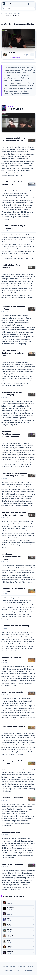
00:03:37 (5, 143)
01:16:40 (5, 439)
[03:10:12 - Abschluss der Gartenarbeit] (31, 799)
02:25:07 (5, 729)
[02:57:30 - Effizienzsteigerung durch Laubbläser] (31, 763)
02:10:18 (5, 593)
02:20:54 (5, 694)
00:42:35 (5, 230)
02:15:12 (5, 628)
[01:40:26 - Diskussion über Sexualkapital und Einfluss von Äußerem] (31, 515)
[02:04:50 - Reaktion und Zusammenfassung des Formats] (31, 557)
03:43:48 (5, 866)
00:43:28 (5, 270)
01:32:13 (5, 478)
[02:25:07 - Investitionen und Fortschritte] (31, 727)
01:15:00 (5, 397)
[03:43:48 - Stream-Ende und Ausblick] (31, 865)
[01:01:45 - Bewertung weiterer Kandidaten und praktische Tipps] (31, 354)
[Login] (24, 4)
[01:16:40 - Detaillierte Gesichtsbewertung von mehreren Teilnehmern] (31, 435)
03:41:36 (5, 834)
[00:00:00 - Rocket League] (18, 122)
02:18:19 (5, 662)
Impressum (28, 970)
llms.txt (19, 970)
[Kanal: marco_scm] (5, 54)
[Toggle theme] (28, 4)
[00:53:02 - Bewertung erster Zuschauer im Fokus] (31, 309)
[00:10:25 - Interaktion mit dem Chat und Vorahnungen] (31, 184)
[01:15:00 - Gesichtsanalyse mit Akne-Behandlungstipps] (31, 394)
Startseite (4, 13)
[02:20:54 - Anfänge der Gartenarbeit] (31, 693)
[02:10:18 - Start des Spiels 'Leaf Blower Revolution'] (31, 591)
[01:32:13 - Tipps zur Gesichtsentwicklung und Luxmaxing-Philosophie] (31, 475)
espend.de (8, 970)
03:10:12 (5, 800)
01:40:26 (5, 517)
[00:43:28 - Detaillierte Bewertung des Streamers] (31, 267)
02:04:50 (5, 561)
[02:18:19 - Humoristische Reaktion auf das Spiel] (31, 660)
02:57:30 (5, 766)
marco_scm (17, 13)
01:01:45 (5, 358)
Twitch (10, 13)
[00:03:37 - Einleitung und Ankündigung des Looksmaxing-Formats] (31, 140)
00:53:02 (5, 311)
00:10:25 (5, 186)
